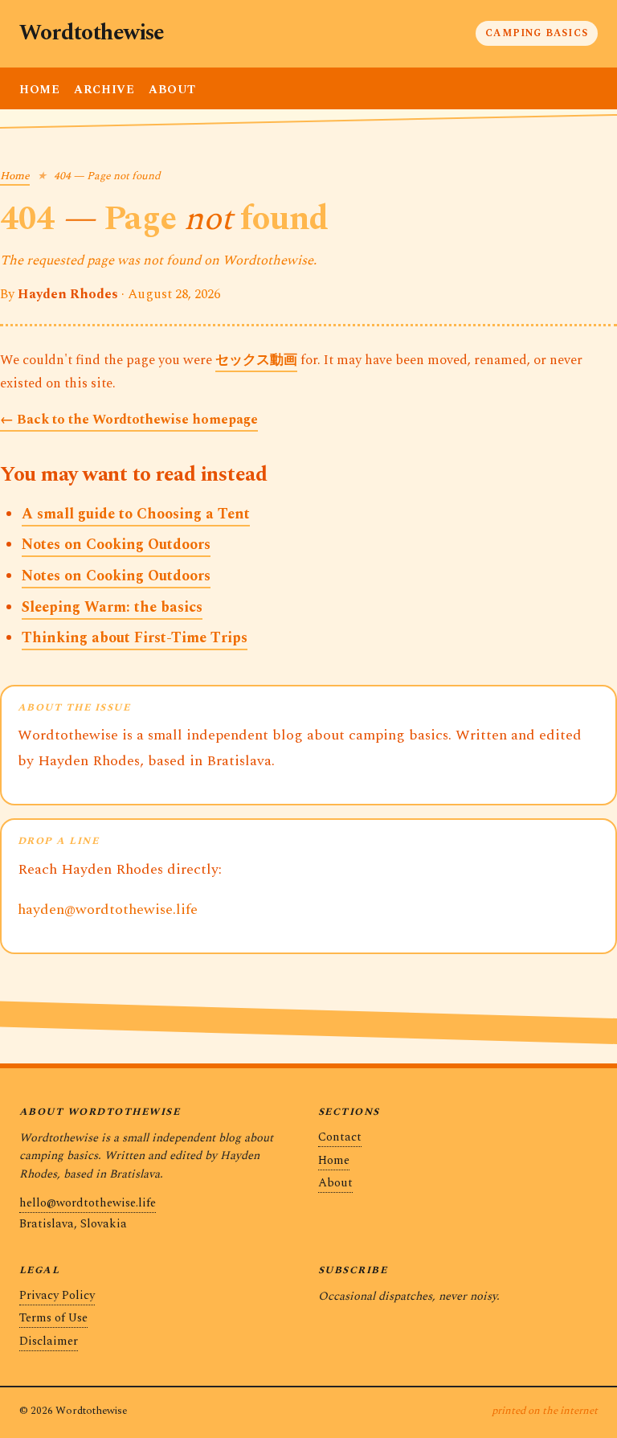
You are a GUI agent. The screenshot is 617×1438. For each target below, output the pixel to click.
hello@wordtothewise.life (87, 1203)
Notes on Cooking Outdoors (116, 544)
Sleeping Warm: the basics (112, 607)
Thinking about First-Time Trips (134, 638)
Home (39, 90)
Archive (104, 90)
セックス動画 (256, 360)
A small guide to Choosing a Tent (136, 514)
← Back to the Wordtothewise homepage (129, 419)
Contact (340, 1137)
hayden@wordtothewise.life (108, 909)
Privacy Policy (57, 1295)
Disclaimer (48, 1341)
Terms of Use (53, 1318)
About (172, 90)
